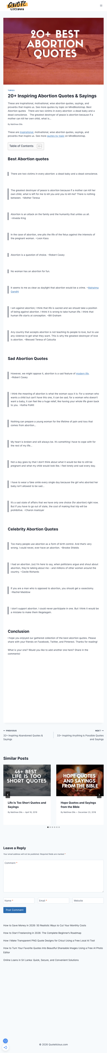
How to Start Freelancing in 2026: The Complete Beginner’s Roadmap (42, 933)
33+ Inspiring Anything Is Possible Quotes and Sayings (80, 735)
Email (43, 900)
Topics (11, 90)
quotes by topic (55, 136)
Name (9, 900)
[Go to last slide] (8, 794)
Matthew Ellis (16, 124)
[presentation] (27, 780)
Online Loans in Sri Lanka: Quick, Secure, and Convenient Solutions (41, 960)
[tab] (48, 827)
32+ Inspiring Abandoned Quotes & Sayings (23, 735)
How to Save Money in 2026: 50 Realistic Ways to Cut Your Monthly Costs (44, 925)
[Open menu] (101, 5)
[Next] (99, 794)
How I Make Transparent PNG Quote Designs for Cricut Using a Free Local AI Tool (49, 940)
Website (78, 900)
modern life (82, 373)
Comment (11, 863)
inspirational (26, 132)
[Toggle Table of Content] (38, 146)
